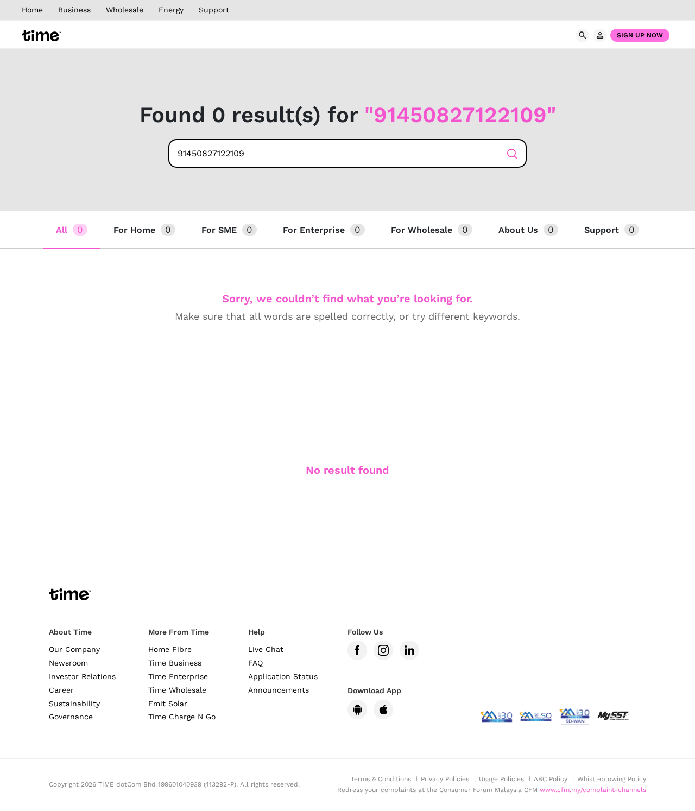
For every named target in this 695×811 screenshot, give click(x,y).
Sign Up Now (640, 35)
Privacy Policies (445, 779)
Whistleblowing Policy (611, 779)
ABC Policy (550, 779)
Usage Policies (501, 779)
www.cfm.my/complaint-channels (593, 790)
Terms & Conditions (381, 779)
